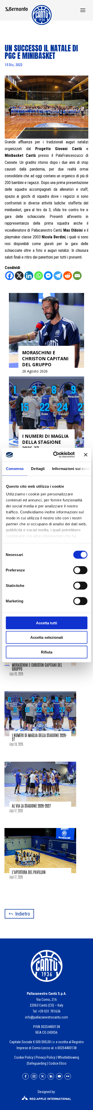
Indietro (22, 914)
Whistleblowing (68, 1057)
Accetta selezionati (46, 637)
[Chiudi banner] (85, 455)
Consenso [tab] (15, 468)
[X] (19, 275)
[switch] (80, 570)
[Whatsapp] (38, 275)
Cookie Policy (23, 1057)
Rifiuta (46, 652)
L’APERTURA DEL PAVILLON (29, 872)
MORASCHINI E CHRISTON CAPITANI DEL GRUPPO (37, 667)
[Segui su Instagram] (34, 1076)
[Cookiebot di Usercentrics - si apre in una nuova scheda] (55, 455)
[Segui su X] (42, 1076)
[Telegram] (58, 275)
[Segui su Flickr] (67, 1076)
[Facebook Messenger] (48, 275)
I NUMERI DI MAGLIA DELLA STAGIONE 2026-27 (39, 737)
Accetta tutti (46, 623)
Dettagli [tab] (38, 468)
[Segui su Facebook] (25, 1076)
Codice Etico (57, 1063)
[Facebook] (9, 275)
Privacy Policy (45, 1057)
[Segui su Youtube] (59, 1076)
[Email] (77, 275)
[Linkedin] (29, 275)
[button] (82, 10)
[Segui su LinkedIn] (51, 1076)
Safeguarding (37, 1063)
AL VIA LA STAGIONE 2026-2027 (31, 806)
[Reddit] (67, 275)
